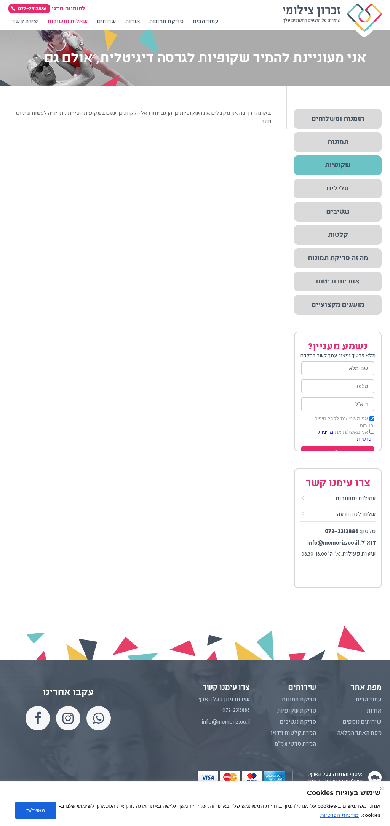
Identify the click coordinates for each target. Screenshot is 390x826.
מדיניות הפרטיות (339, 815)
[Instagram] (68, 718)
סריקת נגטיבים (298, 722)
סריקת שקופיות (296, 711)
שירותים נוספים (362, 722)
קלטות (338, 235)
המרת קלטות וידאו (293, 733)
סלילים (338, 188)
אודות (132, 21)
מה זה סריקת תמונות (338, 258)
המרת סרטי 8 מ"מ (295, 744)
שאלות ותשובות (356, 498)
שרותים (106, 21)
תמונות (338, 142)
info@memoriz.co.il (333, 542)
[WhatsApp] (98, 718)
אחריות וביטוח (338, 281)
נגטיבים (338, 212)
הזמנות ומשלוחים (338, 119)
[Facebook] (38, 718)
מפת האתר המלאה (359, 733)
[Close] (381, 788)
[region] (195, 803)
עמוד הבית (206, 21)
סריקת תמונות (166, 21)
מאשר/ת (35, 810)
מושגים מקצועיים (338, 304)
